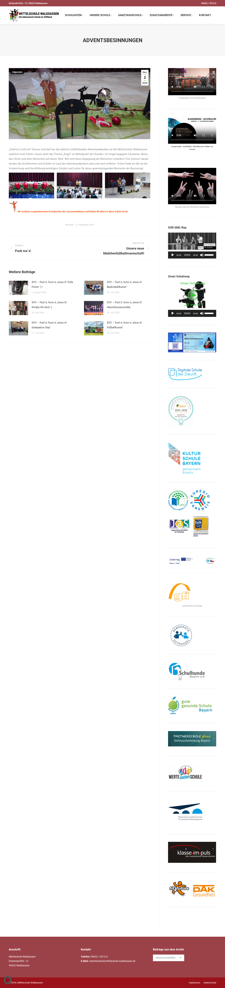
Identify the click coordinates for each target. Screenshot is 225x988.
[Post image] (18, 288)
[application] (192, 255)
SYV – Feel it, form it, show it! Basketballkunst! (124, 284)
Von (69, 224)
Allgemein (17, 72)
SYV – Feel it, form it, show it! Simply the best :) (49, 305)
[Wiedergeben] (172, 255)
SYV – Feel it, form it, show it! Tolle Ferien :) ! (52, 284)
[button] (7, 980)
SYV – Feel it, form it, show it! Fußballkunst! (124, 325)
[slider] (209, 254)
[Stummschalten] (202, 255)
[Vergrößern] (211, 337)
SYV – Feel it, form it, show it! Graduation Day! (49, 325)
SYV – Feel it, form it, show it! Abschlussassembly (124, 305)
